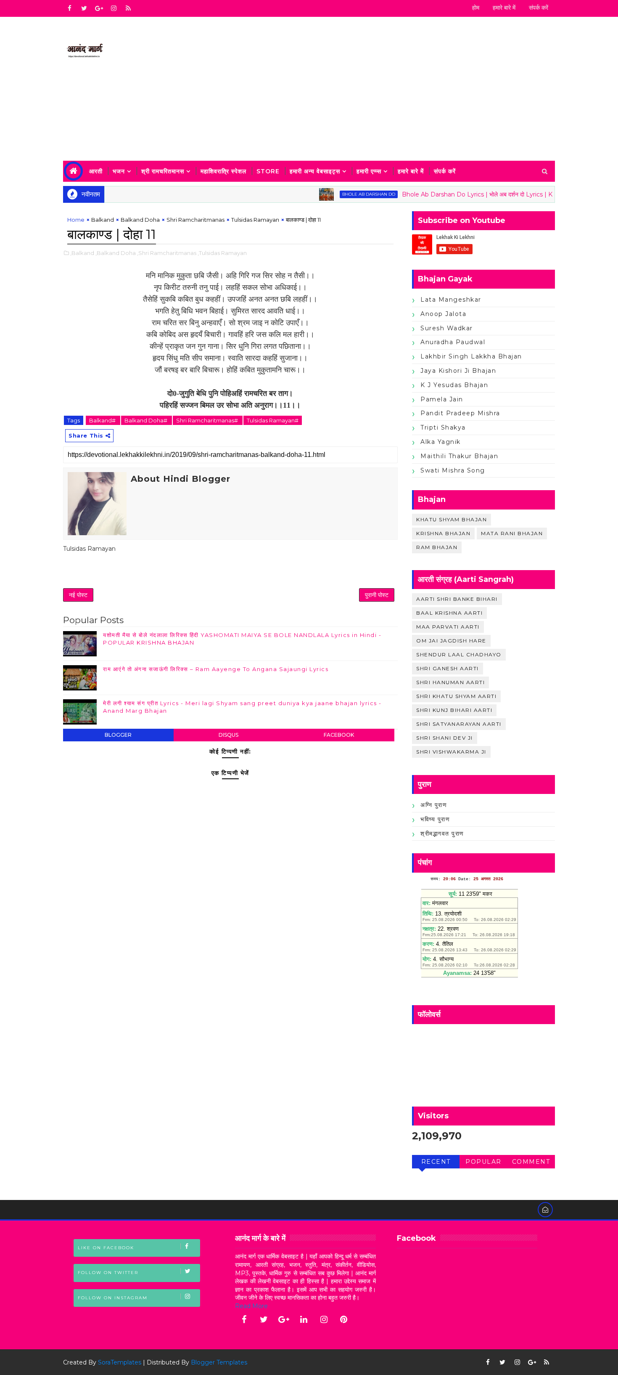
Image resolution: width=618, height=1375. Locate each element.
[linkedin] (304, 1319)
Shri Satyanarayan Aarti (459, 724)
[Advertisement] (401, 89)
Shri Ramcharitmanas (195, 219)
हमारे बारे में (504, 7)
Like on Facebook (106, 1247)
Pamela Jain (441, 399)
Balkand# (103, 420)
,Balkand (82, 253)
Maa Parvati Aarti (448, 627)
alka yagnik (440, 442)
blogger (118, 735)
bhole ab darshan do (347, 194)
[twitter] (84, 8)
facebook (339, 735)
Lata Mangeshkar (450, 299)
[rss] (128, 8)
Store (268, 171)
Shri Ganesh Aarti (447, 668)
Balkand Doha (140, 219)
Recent (436, 1161)
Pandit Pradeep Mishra (460, 413)
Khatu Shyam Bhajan (451, 519)
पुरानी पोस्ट (376, 595)
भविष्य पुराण (435, 819)
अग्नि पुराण (433, 805)
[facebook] (69, 8)
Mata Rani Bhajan (512, 533)
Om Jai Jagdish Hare (451, 640)
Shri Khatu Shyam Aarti (456, 696)
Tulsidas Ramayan (255, 219)
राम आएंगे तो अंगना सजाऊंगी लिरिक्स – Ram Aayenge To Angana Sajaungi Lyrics (215, 669)
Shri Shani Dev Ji (444, 738)
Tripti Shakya (443, 427)
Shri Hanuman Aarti (450, 682)
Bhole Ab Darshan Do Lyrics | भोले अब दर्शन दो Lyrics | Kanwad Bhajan (476, 194)
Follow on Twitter (108, 1272)
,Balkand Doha (115, 253)
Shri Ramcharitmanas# (207, 420)
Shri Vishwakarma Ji (451, 752)
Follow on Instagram (113, 1298)
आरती (96, 171)
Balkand (102, 219)
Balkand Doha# (146, 420)
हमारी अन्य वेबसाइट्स (315, 171)
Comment (531, 1161)
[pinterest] (344, 1319)
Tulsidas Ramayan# (272, 420)
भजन (119, 171)
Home (76, 219)
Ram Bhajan (436, 547)
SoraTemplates (119, 1362)
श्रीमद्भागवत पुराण (442, 833)
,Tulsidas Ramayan (222, 253)
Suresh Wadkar (446, 328)
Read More (251, 1306)
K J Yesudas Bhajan (454, 385)
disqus (228, 735)
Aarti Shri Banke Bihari (457, 599)
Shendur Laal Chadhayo (459, 654)
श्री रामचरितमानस (162, 171)
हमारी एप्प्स (369, 171)
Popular (483, 1161)
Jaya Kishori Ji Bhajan (458, 370)
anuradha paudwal (452, 342)
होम (475, 7)
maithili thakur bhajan (459, 456)
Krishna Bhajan (443, 533)
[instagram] (113, 8)
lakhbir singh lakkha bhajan (471, 356)
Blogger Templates (219, 1362)
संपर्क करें (538, 7)
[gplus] (98, 8)
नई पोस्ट (78, 595)
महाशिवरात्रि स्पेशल (223, 171)
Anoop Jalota (443, 314)
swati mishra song (452, 470)
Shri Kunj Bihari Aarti (454, 710)
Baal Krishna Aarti (449, 613)
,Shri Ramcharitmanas (166, 253)
